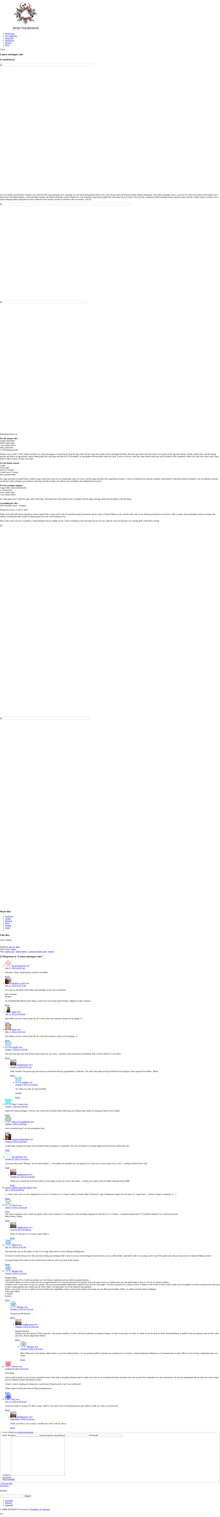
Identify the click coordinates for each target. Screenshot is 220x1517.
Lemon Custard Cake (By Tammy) (19, 1188)
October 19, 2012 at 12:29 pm (22, 1177)
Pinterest (8, 1503)
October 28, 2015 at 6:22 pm (16, 1369)
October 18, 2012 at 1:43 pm (16, 1159)
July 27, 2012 (14, 947)
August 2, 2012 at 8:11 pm (21, 1067)
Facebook (9, 1500)
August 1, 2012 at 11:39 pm (16, 1106)
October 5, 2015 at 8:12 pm (31, 1349)
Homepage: (94, 1435)
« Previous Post (6, 1483)
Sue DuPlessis (17, 1157)
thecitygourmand (18, 966)
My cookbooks (11, 36)
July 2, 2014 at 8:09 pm (14, 1190)
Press (7, 45)
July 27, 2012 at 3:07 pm (15, 1032)
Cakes (13, 949)
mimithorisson (22, 1065)
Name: (8, 1435)
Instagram (9, 1505)
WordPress (34, 1509)
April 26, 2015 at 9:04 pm (20, 1230)
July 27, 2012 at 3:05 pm (15, 1014)
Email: (52, 1435)
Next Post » (4, 1486)
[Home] (26, 30)
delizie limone (21, 951)
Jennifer (15, 1047)
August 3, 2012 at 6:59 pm (16, 1124)
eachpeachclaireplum (20, 1139)
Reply (7, 977)
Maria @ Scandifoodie (21, 1122)
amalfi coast (9, 951)
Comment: (6, 1475)
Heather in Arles (18, 983)
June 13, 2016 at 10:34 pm (15, 1401)
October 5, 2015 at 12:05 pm (26, 1327)
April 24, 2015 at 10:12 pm (16, 1207)
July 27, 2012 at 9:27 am (15, 968)
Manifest (46, 1509)
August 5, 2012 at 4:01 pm (16, 1141)
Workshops (9, 40)
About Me (9, 38)
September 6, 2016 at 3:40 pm (22, 1419)
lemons (51, 951)
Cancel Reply (6, 1477)
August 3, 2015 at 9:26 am (15, 1273)
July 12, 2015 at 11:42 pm (15, 1247)
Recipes (8, 43)
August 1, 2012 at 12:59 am (16, 1049)
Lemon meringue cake (38, 951)
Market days (10, 34)
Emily (14, 1012)
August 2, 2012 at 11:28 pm (26, 1084)
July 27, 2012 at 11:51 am (15, 986)
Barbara (15, 1271)
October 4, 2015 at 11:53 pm (21, 1309)
